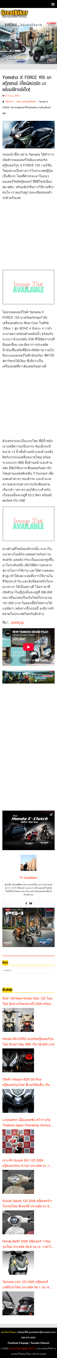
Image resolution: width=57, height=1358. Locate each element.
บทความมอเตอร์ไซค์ (25, 101)
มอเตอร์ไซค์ (14, 1348)
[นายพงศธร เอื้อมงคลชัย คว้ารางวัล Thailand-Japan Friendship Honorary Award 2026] (18, 1141)
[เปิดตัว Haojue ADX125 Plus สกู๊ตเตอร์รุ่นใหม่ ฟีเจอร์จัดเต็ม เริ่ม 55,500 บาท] (18, 1101)
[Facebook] (26, 903)
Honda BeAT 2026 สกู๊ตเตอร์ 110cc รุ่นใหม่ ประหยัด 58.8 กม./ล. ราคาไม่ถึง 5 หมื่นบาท (27, 1244)
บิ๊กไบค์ (32, 1348)
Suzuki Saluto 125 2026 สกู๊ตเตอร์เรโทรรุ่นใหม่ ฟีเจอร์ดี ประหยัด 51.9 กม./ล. (27, 1203)
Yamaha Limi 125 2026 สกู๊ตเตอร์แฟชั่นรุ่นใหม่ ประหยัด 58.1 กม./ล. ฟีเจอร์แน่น (26, 1284)
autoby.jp (17, 622)
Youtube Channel (40, 1342)
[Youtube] (30, 903)
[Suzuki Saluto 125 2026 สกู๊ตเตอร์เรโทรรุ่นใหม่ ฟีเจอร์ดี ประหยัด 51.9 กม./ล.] (18, 1222)
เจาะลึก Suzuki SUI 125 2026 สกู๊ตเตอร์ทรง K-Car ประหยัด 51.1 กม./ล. (25, 1163)
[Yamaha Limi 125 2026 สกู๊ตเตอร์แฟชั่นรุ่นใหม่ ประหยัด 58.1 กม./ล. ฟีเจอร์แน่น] (18, 1303)
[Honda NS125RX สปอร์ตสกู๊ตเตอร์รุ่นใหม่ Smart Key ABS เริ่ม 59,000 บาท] (18, 1060)
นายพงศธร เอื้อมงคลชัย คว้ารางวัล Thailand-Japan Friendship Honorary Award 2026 (27, 1122)
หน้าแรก (9, 101)
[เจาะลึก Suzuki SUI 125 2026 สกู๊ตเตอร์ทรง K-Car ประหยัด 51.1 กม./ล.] (18, 1182)
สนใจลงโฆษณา (9, 1332)
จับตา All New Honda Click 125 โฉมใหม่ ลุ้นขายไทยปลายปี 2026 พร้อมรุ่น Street (27, 1001)
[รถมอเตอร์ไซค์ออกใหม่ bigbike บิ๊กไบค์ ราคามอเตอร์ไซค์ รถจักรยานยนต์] (14, 14)
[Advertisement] (28, 232)
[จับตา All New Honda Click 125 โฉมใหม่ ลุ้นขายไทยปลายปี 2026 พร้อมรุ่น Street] (18, 1020)
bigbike (24, 1348)
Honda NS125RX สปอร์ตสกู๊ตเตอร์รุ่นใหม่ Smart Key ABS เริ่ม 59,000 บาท (28, 1041)
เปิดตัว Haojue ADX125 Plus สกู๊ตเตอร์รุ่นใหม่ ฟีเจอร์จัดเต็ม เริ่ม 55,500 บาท (26, 1082)
